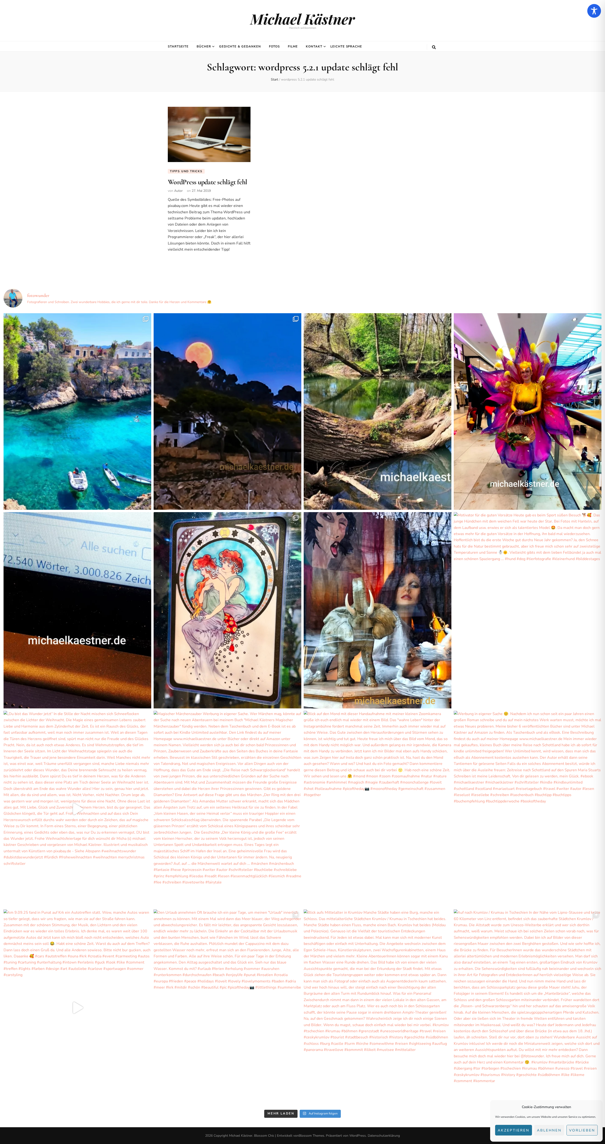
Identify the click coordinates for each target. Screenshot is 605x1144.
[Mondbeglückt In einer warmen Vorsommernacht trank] (227, 411)
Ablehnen (549, 1130)
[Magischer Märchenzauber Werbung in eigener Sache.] (227, 809)
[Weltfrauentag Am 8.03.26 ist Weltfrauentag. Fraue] (227, 610)
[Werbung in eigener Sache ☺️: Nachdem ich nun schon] (527, 809)
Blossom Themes (311, 1135)
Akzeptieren (513, 1130)
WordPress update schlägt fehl (207, 182)
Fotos (274, 46)
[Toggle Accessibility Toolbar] (594, 11)
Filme (293, 46)
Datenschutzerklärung (384, 1135)
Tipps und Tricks (186, 171)
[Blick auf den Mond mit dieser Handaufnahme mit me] (377, 809)
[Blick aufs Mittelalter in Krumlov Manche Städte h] (377, 1007)
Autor (178, 191)
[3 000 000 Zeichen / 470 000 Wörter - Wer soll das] (77, 610)
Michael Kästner (302, 18)
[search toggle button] (434, 47)
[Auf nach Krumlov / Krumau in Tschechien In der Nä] (527, 1007)
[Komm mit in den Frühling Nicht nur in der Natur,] (527, 411)
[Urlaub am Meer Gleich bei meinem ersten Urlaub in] (77, 411)
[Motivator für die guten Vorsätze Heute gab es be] (527, 610)
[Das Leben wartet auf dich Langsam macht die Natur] (377, 610)
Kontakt (314, 46)
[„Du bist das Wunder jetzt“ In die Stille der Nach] (77, 809)
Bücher (204, 46)
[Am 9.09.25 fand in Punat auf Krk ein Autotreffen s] (77, 1007)
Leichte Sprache (346, 46)
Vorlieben (582, 1130)
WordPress (357, 1135)
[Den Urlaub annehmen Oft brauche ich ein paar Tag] (227, 1007)
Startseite (178, 46)
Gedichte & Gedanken (240, 46)
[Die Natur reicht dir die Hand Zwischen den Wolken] (377, 411)
